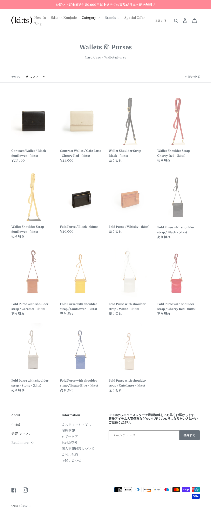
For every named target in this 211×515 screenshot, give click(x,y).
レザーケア (70, 436)
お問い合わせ (71, 460)
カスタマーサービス (76, 424)
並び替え (16, 77)
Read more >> (22, 442)
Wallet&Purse (115, 57)
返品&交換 (69, 442)
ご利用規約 (70, 454)
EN (158, 20)
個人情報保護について (78, 448)
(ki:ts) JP (26, 506)
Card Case (93, 57)
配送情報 (68, 430)
